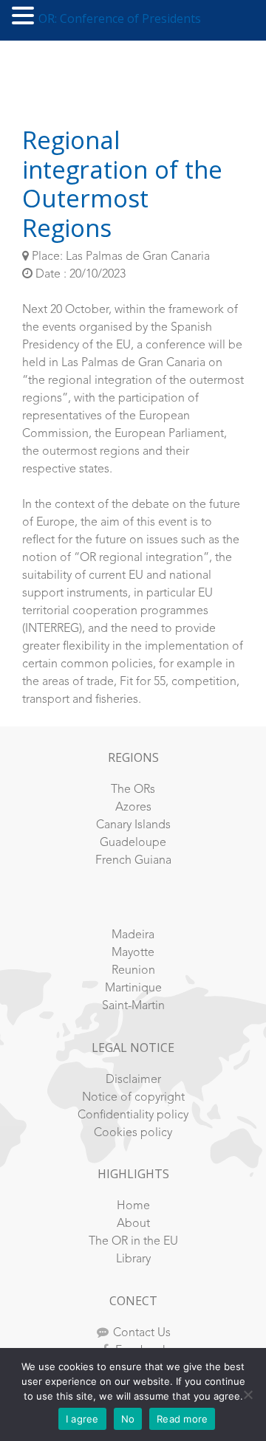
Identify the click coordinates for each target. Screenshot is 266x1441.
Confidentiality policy (133, 1115)
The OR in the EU (133, 1242)
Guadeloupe (133, 843)
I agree (82, 1419)
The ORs (133, 790)
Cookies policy (133, 1133)
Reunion (133, 971)
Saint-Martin (133, 1006)
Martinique (133, 988)
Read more (182, 1419)
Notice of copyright (133, 1098)
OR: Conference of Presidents (119, 18)
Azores (133, 808)
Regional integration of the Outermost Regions (122, 183)
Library (133, 1259)
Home (133, 1206)
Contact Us (142, 1333)
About (133, 1224)
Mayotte (133, 953)
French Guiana (133, 861)
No (128, 1419)
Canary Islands (133, 825)
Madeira (133, 935)
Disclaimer (133, 1080)
